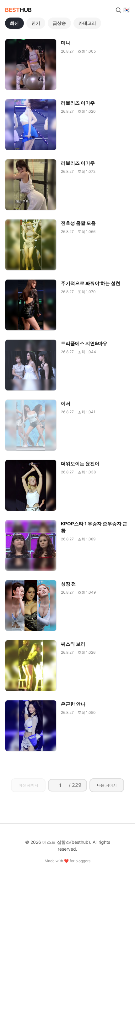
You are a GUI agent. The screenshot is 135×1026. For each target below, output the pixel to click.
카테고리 (87, 23)
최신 (14, 23)
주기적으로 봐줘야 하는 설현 (90, 283)
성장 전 (68, 584)
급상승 (59, 23)
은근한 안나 (73, 704)
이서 (65, 403)
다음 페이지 (107, 785)
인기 (35, 23)
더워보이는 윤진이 (80, 464)
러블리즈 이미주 (78, 103)
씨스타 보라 (73, 644)
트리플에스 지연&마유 (84, 343)
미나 (65, 43)
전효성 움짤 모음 (78, 223)
